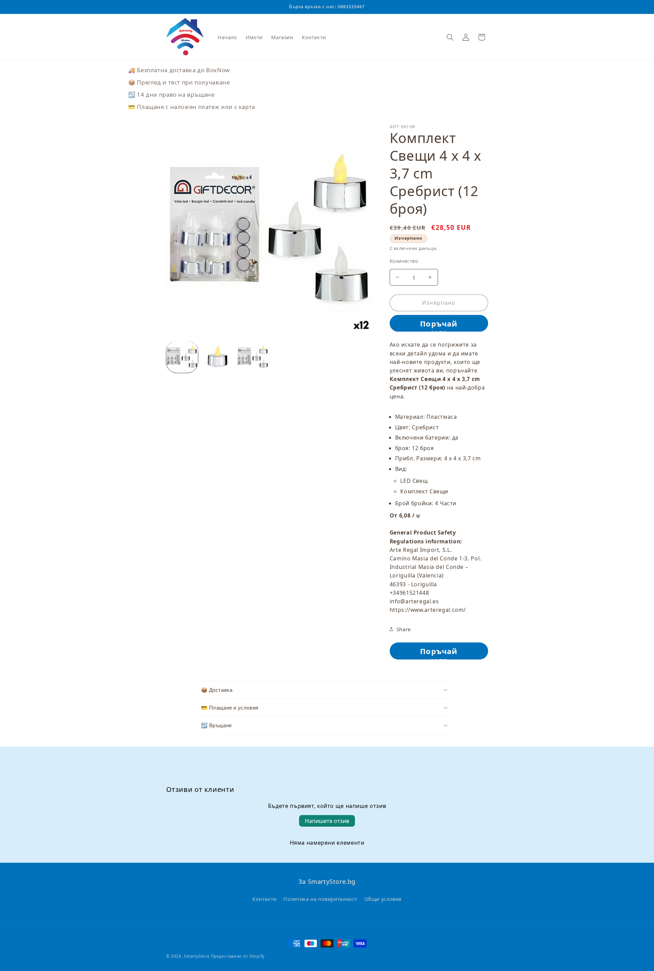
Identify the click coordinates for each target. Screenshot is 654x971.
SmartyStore (196, 956)
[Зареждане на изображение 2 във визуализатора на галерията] (218, 357)
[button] (450, 37)
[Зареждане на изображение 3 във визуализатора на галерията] (253, 357)
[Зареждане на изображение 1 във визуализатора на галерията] (182, 357)
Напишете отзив (327, 821)
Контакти (264, 898)
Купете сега (439, 323)
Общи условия (383, 898)
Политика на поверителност (320, 898)
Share (403, 628)
